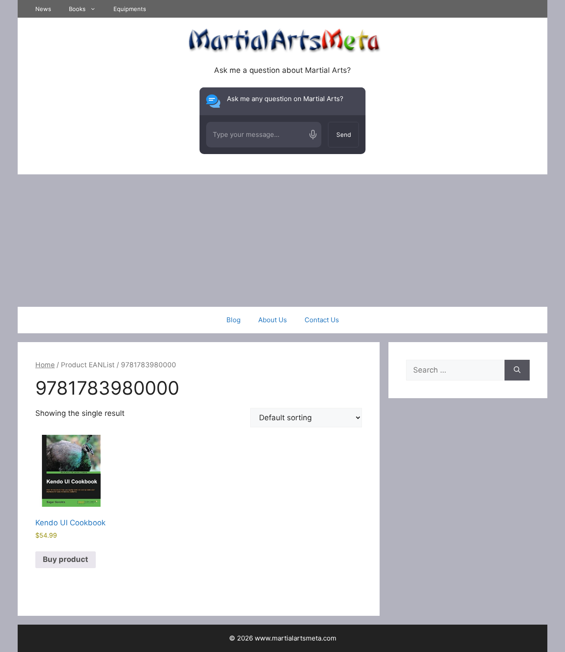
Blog (233, 320)
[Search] (517, 370)
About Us (272, 320)
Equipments (129, 8)
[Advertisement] (282, 240)
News (43, 8)
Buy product (65, 559)
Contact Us (322, 320)
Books (77, 8)
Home (45, 365)
